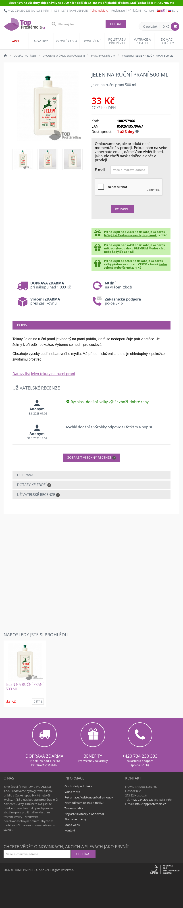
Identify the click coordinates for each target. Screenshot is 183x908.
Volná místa (72, 792)
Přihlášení (134, 10)
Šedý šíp (117, 252)
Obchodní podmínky (78, 786)
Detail (37, 701)
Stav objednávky (75, 819)
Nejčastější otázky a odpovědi (84, 814)
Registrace (118, 10)
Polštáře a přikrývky (117, 41)
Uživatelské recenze (38, 494)
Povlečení (92, 41)
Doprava (25, 475)
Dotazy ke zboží (33, 484)
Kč (162, 10)
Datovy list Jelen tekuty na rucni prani (43, 373)
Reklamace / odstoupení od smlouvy (88, 797)
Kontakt (149, 10)
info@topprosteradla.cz (150, 804)
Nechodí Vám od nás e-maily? (84, 803)
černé (126, 267)
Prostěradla (66, 41)
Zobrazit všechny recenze (91, 457)
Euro (174, 10)
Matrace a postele (142, 41)
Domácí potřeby (167, 41)
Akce (16, 41)
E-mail (100, 169)
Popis (22, 325)
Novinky (41, 41)
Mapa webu (72, 825)
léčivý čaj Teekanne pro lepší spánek (130, 235)
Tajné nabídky (99, 10)
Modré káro (157, 248)
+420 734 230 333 (19, 10)
